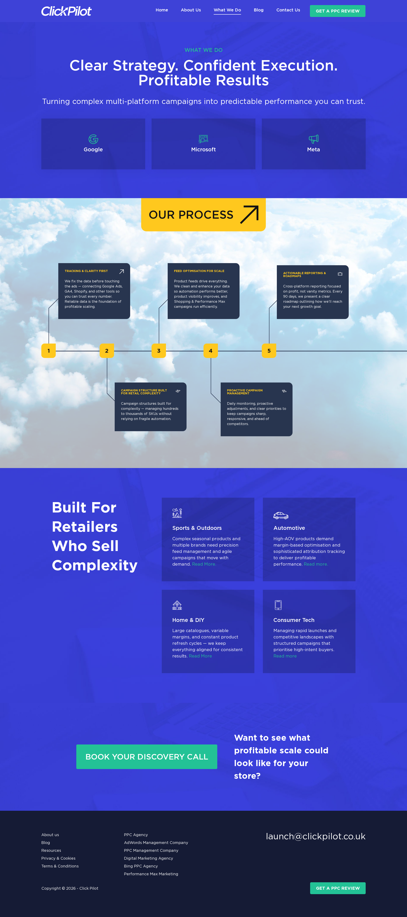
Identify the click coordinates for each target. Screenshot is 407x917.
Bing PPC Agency (141, 866)
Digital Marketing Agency (148, 858)
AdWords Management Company (156, 842)
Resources (51, 850)
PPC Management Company (151, 850)
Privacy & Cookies (58, 858)
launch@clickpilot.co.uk (316, 836)
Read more (285, 656)
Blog (45, 842)
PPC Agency (136, 835)
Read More (200, 656)
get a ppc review (338, 11)
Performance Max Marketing (151, 874)
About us (50, 835)
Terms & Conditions (60, 866)
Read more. (316, 564)
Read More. (204, 564)
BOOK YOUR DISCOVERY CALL (146, 756)
